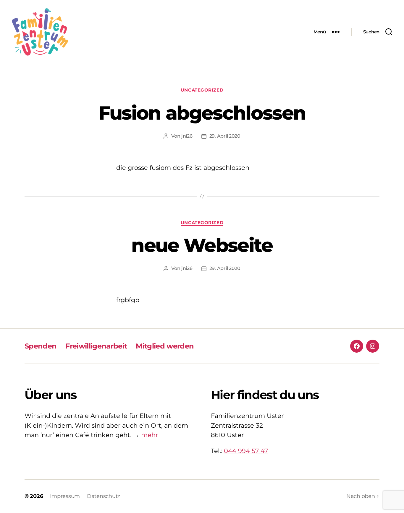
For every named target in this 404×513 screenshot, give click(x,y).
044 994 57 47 (246, 451)
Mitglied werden (165, 346)
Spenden (40, 346)
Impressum (65, 496)
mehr (149, 435)
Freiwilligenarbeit (96, 346)
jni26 (187, 136)
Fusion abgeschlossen (202, 112)
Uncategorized (202, 90)
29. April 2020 (224, 136)
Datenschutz (103, 496)
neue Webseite (201, 245)
